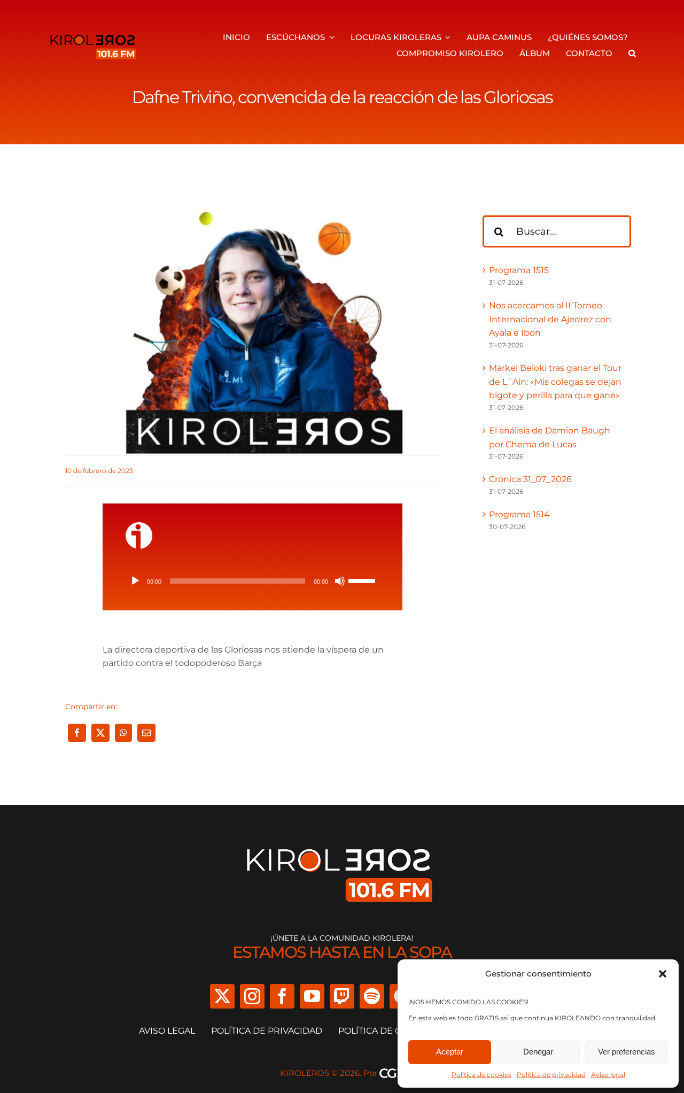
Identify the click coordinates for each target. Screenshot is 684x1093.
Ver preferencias (626, 1051)
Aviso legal (608, 1075)
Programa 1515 (519, 270)
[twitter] (222, 996)
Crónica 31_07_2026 (530, 479)
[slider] (363, 580)
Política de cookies (481, 1075)
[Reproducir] (135, 581)
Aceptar (449, 1051)
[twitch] (342, 996)
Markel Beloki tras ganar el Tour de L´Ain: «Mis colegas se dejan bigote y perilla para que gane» (555, 381)
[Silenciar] (340, 581)
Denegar (538, 1051)
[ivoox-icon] (139, 526)
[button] (662, 973)
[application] (252, 581)
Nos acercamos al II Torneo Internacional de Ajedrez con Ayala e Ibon (550, 319)
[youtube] (312, 996)
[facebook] (282, 996)
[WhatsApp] (123, 733)
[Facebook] (77, 733)
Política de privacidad (551, 1075)
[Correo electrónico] (146, 733)
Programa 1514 (519, 514)
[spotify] (372, 996)
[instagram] (252, 996)
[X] (100, 733)
